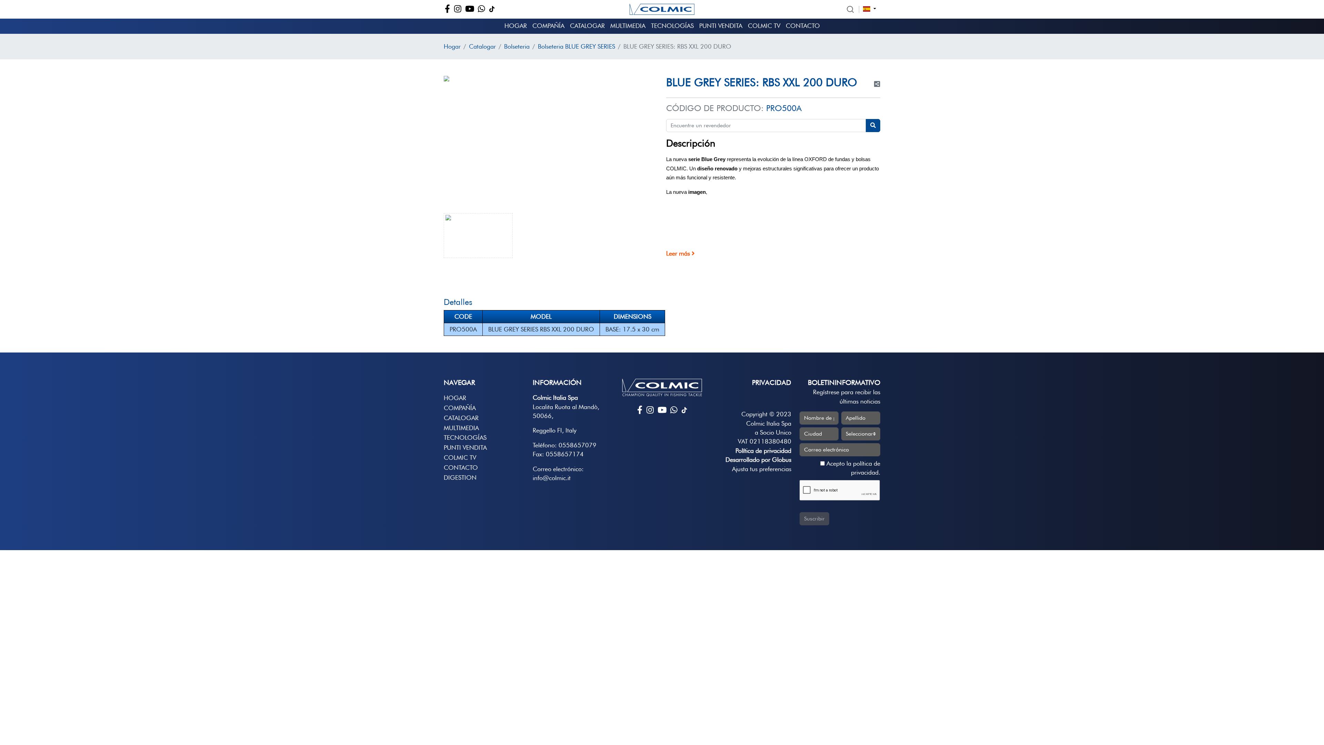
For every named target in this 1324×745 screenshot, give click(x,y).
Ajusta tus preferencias (761, 469)
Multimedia (627, 25)
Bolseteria (517, 46)
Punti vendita (720, 25)
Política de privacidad (763, 450)
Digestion (460, 477)
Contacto (803, 25)
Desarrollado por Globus (758, 459)
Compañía (548, 25)
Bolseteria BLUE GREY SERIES (576, 46)
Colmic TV (764, 25)
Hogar (515, 25)
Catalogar (587, 25)
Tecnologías (672, 25)
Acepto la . (852, 468)
